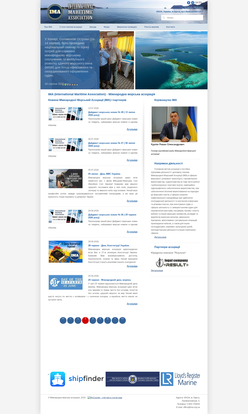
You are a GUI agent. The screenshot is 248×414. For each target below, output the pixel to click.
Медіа (106, 27)
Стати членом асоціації (71, 27)
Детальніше (160, 237)
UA (196, 2)
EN (200, 2)
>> (122, 318)
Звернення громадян (127, 27)
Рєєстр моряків (151, 27)
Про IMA (48, 27)
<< (63, 318)
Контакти (170, 27)
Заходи (92, 27)
